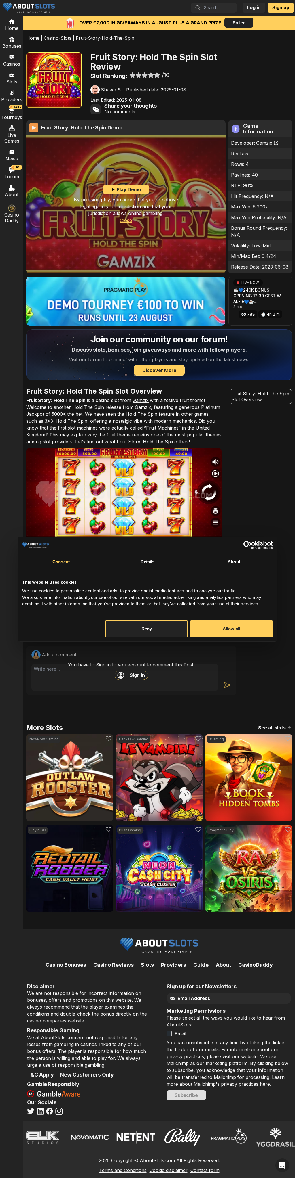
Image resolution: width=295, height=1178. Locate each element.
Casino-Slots (57, 38)
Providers (173, 965)
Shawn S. (111, 90)
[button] (260, 301)
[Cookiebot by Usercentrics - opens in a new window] (247, 545)
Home (32, 38)
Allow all (231, 628)
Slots (11, 82)
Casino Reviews (113, 965)
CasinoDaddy (255, 965)
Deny (146, 628)
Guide (201, 965)
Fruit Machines (162, 428)
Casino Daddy (11, 217)
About (11, 194)
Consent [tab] (61, 561)
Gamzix (264, 143)
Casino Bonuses (66, 965)
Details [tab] (148, 561)
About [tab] (234, 561)
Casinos (11, 64)
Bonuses (11, 46)
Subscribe (186, 1095)
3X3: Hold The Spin (66, 421)
